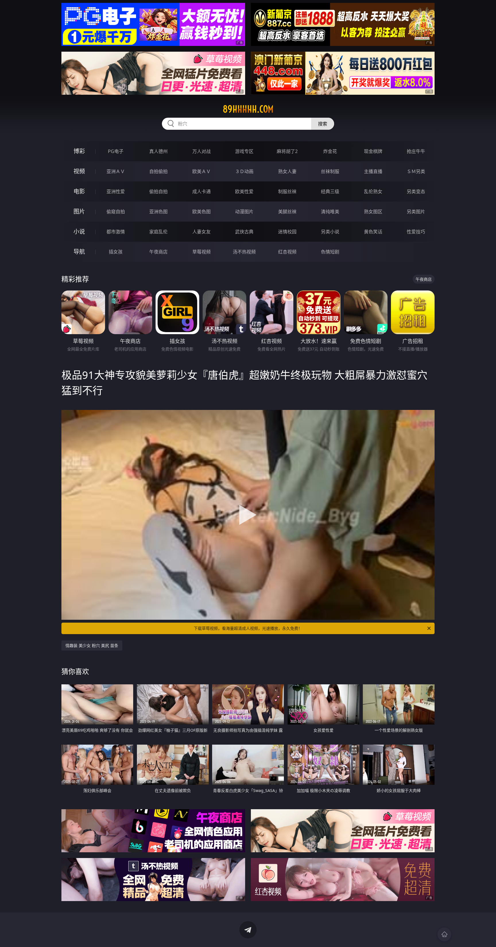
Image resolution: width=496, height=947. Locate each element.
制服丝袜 (287, 191)
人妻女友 (201, 231)
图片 (79, 211)
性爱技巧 (416, 231)
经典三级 (330, 191)
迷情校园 (287, 231)
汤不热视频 (244, 252)
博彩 (79, 151)
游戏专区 (244, 151)
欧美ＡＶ (201, 171)
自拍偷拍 (158, 171)
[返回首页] (444, 934)
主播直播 (373, 171)
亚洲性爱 (115, 191)
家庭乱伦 (158, 231)
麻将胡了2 (287, 151)
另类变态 (416, 191)
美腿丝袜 (287, 211)
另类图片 (416, 211)
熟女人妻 (287, 171)
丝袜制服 (330, 171)
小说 (79, 231)
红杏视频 (287, 252)
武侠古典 (244, 231)
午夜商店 (158, 252)
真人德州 (158, 151)
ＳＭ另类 (416, 171)
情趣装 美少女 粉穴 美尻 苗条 (91, 645)
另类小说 (330, 231)
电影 (79, 191)
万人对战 (201, 151)
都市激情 (115, 231)
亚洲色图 (158, 211)
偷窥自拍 (115, 211)
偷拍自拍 (158, 191)
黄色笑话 (373, 231)
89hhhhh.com (248, 109)
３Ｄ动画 (244, 171)
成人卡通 (201, 191)
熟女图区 (373, 211)
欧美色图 (201, 211)
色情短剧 (330, 252)
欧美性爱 (244, 191)
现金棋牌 (373, 151)
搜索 (322, 124)
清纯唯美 (330, 211)
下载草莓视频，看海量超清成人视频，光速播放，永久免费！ (248, 628)
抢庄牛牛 (416, 151)
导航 (79, 251)
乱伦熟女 (373, 191)
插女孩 (116, 252)
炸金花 (330, 151)
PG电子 (115, 151)
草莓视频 (201, 252)
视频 (79, 171)
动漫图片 (244, 211)
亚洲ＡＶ (115, 171)
